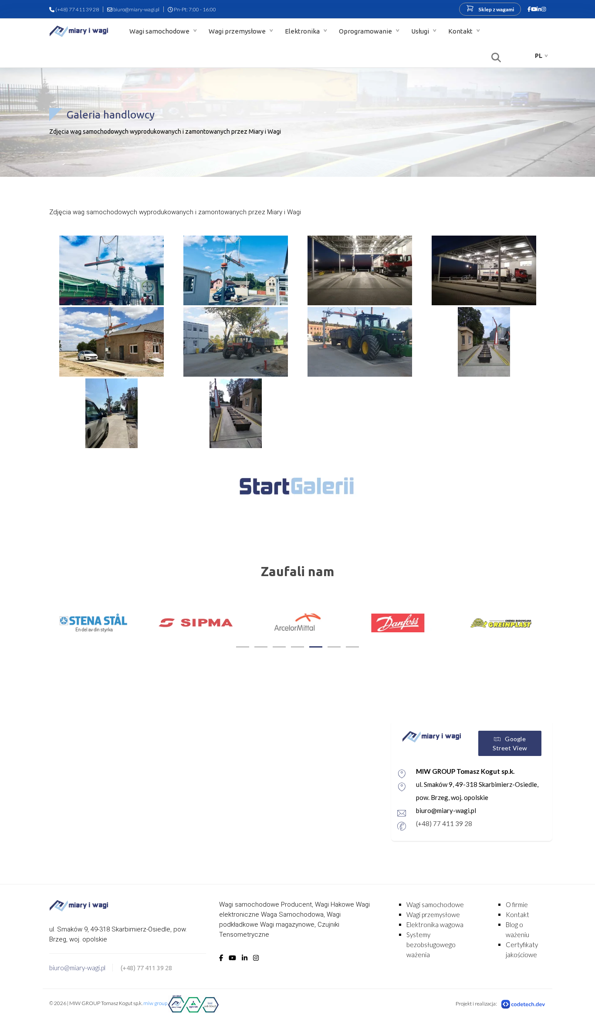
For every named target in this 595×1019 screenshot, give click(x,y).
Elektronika (303, 31)
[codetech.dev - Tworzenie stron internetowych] (523, 1004)
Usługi (420, 31)
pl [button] (538, 55)
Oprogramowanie (366, 31)
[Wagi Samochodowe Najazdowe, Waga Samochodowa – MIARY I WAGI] (79, 31)
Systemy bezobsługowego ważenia (431, 944)
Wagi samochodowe (160, 31)
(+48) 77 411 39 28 (77, 9)
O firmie (517, 904)
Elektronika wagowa (434, 924)
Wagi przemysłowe (238, 31)
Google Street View (510, 743)
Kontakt (461, 31)
